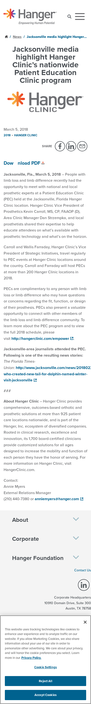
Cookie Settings (45, 667)
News (17, 36)
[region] (45, 659)
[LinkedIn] (71, 146)
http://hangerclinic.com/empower (40, 338)
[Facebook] (60, 146)
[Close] (85, 622)
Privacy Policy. (31, 657)
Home (7, 36)
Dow (8, 162)
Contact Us (82, 570)
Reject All (45, 681)
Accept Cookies (45, 695)
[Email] (82, 146)
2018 (7, 135)
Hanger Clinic (25, 135)
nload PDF (29, 162)
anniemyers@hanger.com (57, 499)
